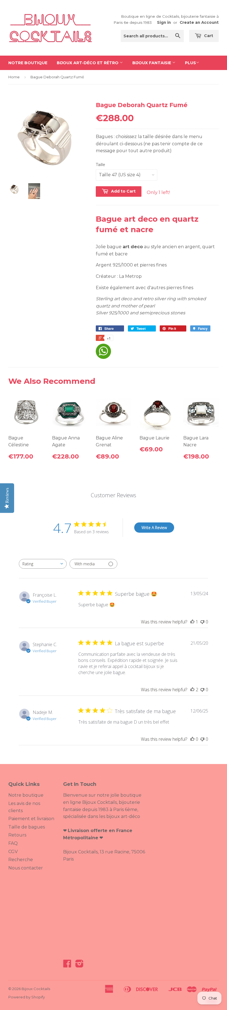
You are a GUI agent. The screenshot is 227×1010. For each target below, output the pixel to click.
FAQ (13, 843)
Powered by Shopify (26, 997)
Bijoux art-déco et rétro (88, 62)
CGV (13, 851)
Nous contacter (25, 868)
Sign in (164, 22)
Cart (208, 35)
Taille (100, 164)
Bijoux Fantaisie (152, 62)
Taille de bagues (26, 827)
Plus (190, 62)
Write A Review (154, 527)
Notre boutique (27, 62)
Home (14, 77)
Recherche (20, 859)
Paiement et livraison (31, 818)
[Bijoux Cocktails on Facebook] (67, 965)
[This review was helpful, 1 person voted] (192, 622)
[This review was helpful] (192, 690)
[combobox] (43, 564)
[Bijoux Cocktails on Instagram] (79, 965)
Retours (17, 835)
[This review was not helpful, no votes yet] (202, 622)
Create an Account (199, 22)
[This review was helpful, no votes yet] (192, 739)
